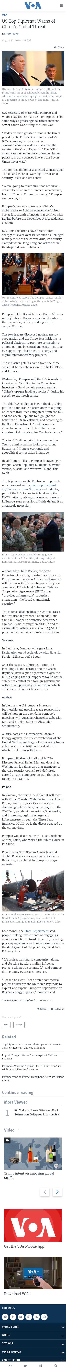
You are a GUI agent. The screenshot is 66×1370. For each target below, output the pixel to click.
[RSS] (36, 1317)
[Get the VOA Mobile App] (33, 1225)
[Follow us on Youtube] (21, 1317)
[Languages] (41, 1366)
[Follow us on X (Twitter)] (13, 1317)
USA (4, 14)
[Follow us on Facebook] (5, 1317)
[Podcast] (44, 1317)
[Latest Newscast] (10, 1366)
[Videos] (25, 1366)
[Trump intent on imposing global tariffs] (33, 1154)
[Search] (56, 1366)
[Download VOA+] (33, 1273)
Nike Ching (12, 33)
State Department (37, 931)
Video (9, 1130)
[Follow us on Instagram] (28, 1317)
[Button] (59, 47)
